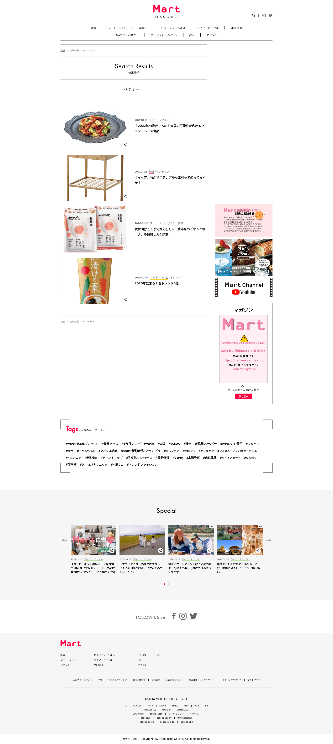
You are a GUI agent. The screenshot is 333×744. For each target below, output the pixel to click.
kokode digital (167, 722)
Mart (186, 706)
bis (206, 706)
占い (192, 35)
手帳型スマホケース (140, 457)
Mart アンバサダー (127, 35)
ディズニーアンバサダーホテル (238, 450)
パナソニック (99, 464)
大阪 (162, 444)
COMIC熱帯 (138, 714)
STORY (162, 706)
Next (268, 541)
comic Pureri (156, 714)
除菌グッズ (111, 444)
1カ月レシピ (132, 444)
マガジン (211, 35)
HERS (175, 706)
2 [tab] (168, 584)
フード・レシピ (117, 27)
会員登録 (155, 680)
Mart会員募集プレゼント (83, 443)
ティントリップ (113, 457)
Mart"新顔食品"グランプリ (142, 451)
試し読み (243, 396)
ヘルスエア (74, 457)
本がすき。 (195, 714)
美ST (196, 706)
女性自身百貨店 (184, 718)
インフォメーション (117, 680)
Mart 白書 (236, 27)
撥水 (189, 444)
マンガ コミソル (176, 714)
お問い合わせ (139, 680)
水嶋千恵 (194, 457)
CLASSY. (137, 706)
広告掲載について (174, 680)
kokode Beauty (164, 718)
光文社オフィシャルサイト (201, 680)
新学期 (72, 464)
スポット (144, 27)
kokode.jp (146, 718)
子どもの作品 (87, 450)
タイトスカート (231, 457)
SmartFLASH (183, 710)
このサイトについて (82, 680)
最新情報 (163, 457)
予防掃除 (91, 457)
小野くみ (118, 464)
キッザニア (207, 450)
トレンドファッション (143, 464)
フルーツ (253, 444)
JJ (126, 706)
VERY (150, 706)
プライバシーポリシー (230, 680)
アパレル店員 (109, 451)
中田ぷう (189, 450)
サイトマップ (253, 680)
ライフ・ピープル (208, 27)
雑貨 (93, 27)
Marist (150, 444)
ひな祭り (251, 457)
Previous (64, 541)
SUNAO (175, 443)
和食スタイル (150, 710)
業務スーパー (207, 444)
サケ (71, 451)
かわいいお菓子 (232, 444)
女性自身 (166, 710)
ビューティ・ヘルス (173, 27)
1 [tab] (164, 584)
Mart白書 (99, 664)
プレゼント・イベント (164, 35)
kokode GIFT (187, 722)
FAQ (100, 680)
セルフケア (172, 450)
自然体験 (211, 457)
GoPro (178, 457)
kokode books (147, 722)
